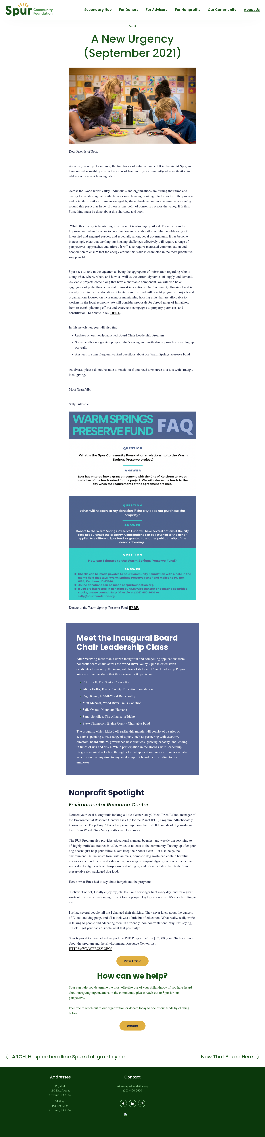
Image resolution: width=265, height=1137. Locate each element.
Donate (132, 1026)
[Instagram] (141, 1103)
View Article (132, 961)
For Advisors (156, 9)
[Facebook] (123, 1103)
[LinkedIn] (132, 1103)
